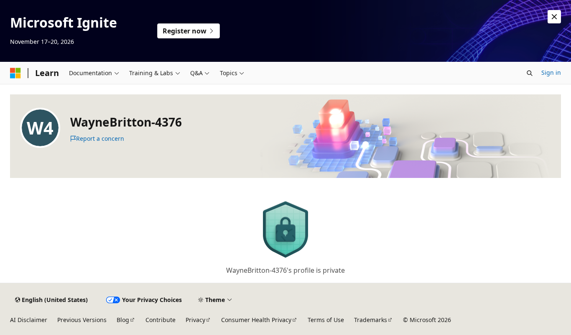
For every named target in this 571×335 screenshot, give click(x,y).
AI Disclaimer (28, 320)
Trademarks (370, 320)
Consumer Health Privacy (256, 320)
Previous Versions (82, 320)
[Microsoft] (15, 73)
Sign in (551, 72)
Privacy (195, 320)
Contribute (160, 320)
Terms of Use (326, 320)
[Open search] (529, 73)
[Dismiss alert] (554, 16)
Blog (123, 320)
